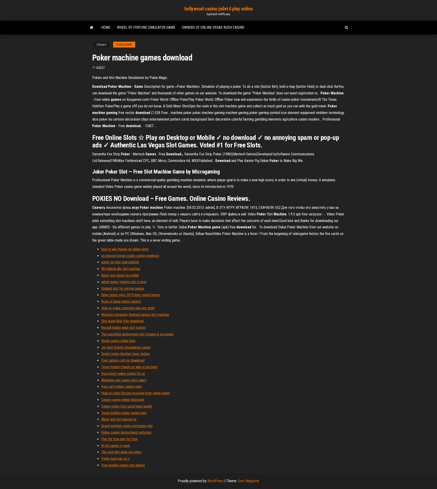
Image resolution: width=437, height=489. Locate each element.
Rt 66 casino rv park (115, 446)
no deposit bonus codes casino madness (130, 256)
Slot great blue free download (122, 321)
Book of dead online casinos (121, 301)
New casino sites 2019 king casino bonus (130, 295)
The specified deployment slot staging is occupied (137, 334)
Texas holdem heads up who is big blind (129, 367)
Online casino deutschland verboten (126, 432)
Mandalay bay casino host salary (124, 380)
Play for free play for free (119, 439)
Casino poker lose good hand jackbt (126, 406)
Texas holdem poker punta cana (123, 413)
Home (105, 27)
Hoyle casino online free (118, 341)
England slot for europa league (122, 288)
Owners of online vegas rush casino (213, 27)
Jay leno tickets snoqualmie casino (126, 347)
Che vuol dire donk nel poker (121, 452)
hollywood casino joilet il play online (218, 9)
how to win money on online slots (124, 249)
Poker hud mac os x (115, 458)
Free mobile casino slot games (123, 465)
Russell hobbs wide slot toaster (123, 327)
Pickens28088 (124, 44)
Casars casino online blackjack (122, 400)
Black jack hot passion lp (118, 419)
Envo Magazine (248, 481)
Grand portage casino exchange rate (127, 426)
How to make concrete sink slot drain (128, 308)
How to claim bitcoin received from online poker (135, 393)
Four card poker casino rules (121, 386)
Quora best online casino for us (123, 373)
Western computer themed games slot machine (135, 315)
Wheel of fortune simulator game (146, 27)
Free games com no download (123, 360)
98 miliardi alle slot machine (120, 269)
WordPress (216, 481)
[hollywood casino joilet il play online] (91, 27)
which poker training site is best (123, 282)
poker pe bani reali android (120, 262)
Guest (100, 68)
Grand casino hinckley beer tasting (125, 354)
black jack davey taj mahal (120, 275)
